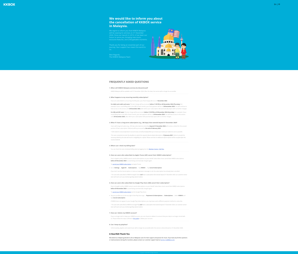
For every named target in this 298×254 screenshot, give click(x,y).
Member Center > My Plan (156, 149)
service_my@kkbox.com (168, 240)
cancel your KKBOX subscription (121, 164)
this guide (136, 218)
